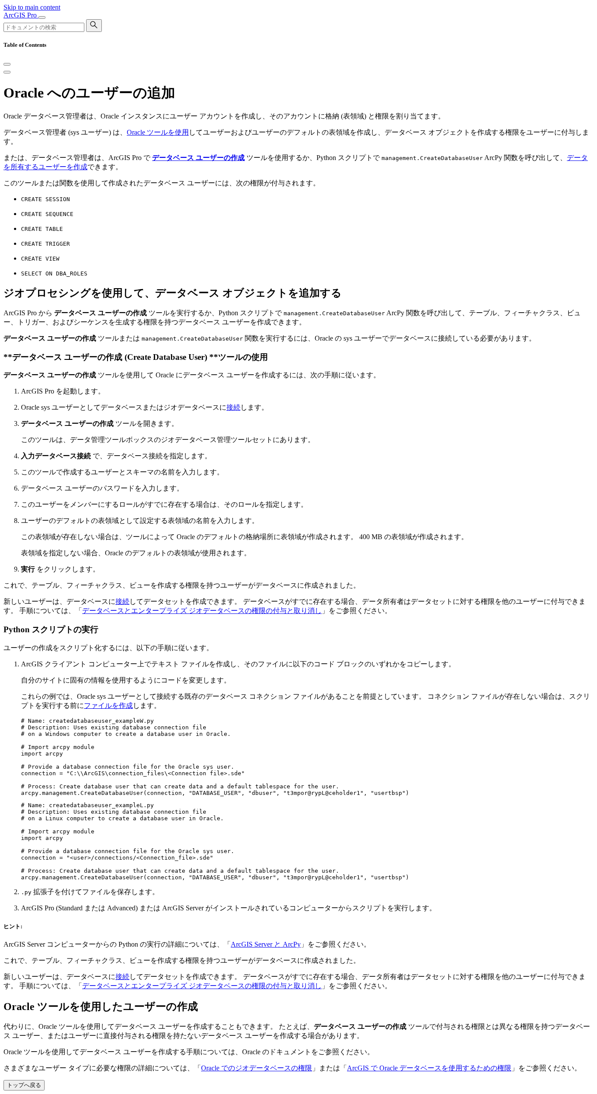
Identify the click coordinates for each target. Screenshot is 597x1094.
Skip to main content (31, 7)
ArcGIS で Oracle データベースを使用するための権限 (429, 1068)
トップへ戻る (24, 1085)
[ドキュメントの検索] (94, 25)
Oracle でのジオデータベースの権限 (256, 1068)
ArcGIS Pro (20, 15)
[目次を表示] (6, 72)
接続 (233, 407)
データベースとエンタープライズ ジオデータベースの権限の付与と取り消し (202, 610)
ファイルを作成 (108, 705)
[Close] (6, 64)
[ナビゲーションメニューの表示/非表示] (41, 17)
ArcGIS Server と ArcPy (266, 944)
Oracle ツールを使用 (158, 132)
